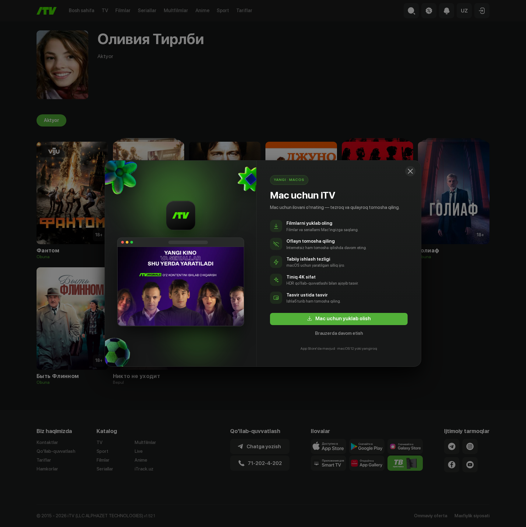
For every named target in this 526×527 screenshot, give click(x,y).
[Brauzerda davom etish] (410, 171)
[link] (339, 319)
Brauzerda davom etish (339, 333)
